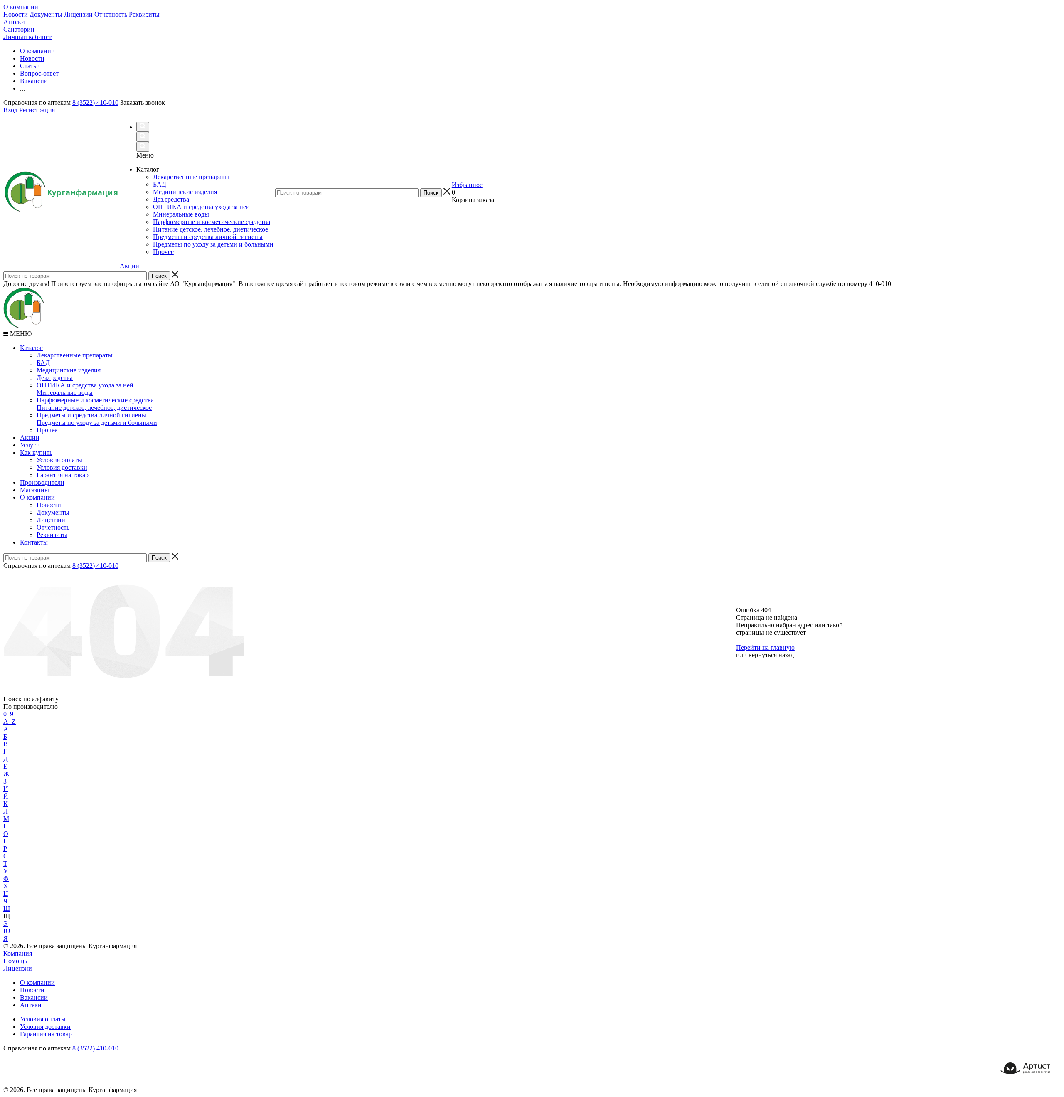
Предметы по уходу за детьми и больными (97, 422)
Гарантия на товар (63, 474)
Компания (17, 953)
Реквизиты (144, 14)
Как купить (36, 452)
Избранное (467, 184)
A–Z (9, 721)
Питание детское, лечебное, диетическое (94, 407)
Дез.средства (55, 377)
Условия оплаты (59, 459)
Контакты (34, 542)
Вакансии (34, 997)
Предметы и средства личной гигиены (91, 415)
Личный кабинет (27, 36)
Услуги (30, 445)
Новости (15, 14)
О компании (20, 6)
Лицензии (78, 14)
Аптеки (14, 21)
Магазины (34, 489)
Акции (129, 265)
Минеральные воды (65, 392)
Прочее (47, 430)
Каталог (31, 347)
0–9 (8, 713)
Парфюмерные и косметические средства (95, 400)
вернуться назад (771, 654)
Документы (46, 14)
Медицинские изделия (69, 370)
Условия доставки (62, 467)
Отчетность (110, 14)
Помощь (15, 960)
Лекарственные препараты (75, 355)
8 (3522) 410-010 (95, 102)
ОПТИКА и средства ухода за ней (85, 385)
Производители (42, 482)
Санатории (18, 29)
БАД (43, 362)
